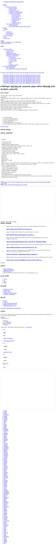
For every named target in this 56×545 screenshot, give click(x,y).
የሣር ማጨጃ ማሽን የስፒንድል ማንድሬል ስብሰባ (19, 26)
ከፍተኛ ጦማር (9, 34)
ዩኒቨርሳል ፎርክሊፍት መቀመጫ (10, 304)
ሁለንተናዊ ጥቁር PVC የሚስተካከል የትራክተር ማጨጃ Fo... (22, 254)
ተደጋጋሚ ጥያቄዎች (8, 35)
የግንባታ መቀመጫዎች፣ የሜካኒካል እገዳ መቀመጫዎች (15, 184)
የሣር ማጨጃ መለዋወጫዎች (12, 24)
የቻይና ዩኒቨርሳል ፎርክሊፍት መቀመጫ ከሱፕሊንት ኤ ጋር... (21, 247)
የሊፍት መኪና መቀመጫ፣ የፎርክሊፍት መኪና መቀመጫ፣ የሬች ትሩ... (24, 260)
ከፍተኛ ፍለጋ (29, 327)
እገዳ (10, 63)
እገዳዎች (14, 21)
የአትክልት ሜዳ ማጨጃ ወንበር (15, 12)
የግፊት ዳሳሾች (15, 17)
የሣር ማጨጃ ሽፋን (13, 25)
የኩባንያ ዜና (9, 31)
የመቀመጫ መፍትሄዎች (11, 6)
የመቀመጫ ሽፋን (16, 14)
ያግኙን (5, 37)
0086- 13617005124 (8, 269)
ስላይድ (10, 62)
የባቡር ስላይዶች (15, 20)
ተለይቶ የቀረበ (7, 38)
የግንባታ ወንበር (12, 9)
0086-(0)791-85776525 (9, 270)
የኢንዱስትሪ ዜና (9, 33)
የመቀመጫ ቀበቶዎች (16, 18)
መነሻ (5, 4)
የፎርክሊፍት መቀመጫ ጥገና (10, 305)
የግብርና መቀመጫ (13, 8)
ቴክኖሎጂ (6, 29)
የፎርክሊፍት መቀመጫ (14, 10)
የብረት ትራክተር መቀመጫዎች (10, 303)
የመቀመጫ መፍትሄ (8, 49)
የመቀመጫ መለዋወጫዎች (15, 13)
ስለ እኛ (5, 27)
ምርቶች (5, 5)
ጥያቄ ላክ (3, 317)
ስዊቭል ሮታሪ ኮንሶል (16, 22)
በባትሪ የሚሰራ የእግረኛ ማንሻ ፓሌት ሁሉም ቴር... (19, 229)
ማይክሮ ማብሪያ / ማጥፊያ (15, 58)
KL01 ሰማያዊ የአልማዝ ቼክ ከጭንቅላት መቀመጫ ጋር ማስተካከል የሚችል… (26, 241)
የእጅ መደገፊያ (12, 57)
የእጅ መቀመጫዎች (16, 16)
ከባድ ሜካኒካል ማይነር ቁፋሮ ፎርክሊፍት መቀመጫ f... (20, 235)
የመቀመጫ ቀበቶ (13, 59)
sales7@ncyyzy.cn (8, 271)
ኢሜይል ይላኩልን (4, 126)
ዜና (4, 30)
